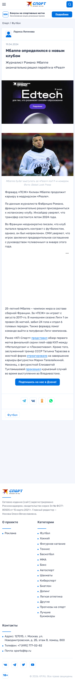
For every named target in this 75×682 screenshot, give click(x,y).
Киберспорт (48, 580)
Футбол (16, 23)
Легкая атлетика (51, 596)
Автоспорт (47, 570)
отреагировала (37, 355)
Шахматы (46, 575)
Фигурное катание (52, 543)
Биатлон (45, 586)
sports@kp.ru (22, 650)
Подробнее (62, 14)
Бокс (43, 564)
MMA (43, 559)
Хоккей (45, 538)
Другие (45, 601)
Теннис (45, 549)
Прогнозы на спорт (53, 607)
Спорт (5, 23)
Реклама (10, 533)
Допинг (45, 591)
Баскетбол (47, 554)
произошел (33, 369)
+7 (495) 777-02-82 (30, 645)
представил (39, 338)
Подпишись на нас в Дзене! (37, 382)
